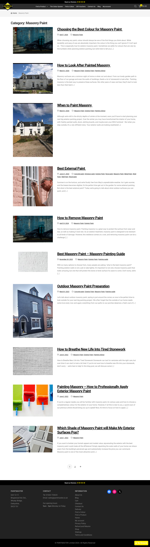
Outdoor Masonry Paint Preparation (83, 286)
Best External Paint (71, 168)
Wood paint (73, 177)
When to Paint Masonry (74, 105)
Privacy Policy (80, 523)
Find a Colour (69, 6)
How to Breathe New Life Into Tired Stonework (91, 349)
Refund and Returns (82, 526)
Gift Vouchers (81, 6)
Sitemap (78, 532)
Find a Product (41, 6)
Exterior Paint (89, 71)
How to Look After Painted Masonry (84, 65)
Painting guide (103, 259)
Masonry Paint (78, 35)
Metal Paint (128, 174)
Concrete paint (79, 174)
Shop (77, 529)
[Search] (135, 6)
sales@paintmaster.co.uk (58, 498)
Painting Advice (100, 71)
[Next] (80, 466)
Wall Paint (64, 177)
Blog (99, 6)
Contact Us (91, 6)
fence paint (109, 174)
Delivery (78, 509)
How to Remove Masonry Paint (80, 218)
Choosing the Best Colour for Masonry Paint (89, 29)
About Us (78, 495)
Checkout (78, 504)
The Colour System (56, 6)
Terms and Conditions (83, 535)
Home (15, 13)
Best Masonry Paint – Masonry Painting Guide (91, 254)
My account (107, 6)
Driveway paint (90, 174)
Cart (76, 501)
